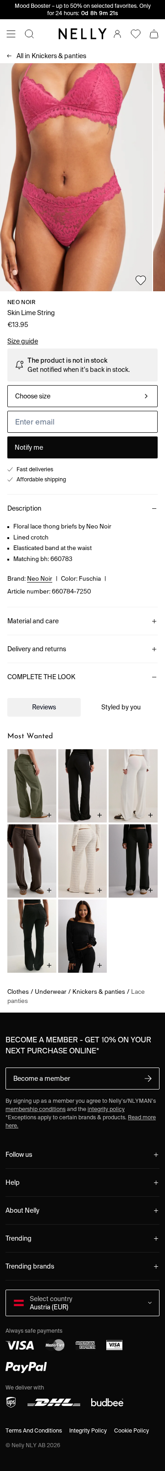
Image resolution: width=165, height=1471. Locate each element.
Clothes (18, 992)
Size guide (22, 341)
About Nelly (22, 1210)
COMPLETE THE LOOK (41, 677)
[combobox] (82, 396)
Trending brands (30, 1266)
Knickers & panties (51, 56)
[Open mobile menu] (11, 33)
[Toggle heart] (141, 280)
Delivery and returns (36, 649)
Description (24, 508)
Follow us (19, 1154)
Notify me (29, 447)
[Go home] (82, 33)
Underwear (50, 992)
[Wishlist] (135, 33)
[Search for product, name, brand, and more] (29, 34)
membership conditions (36, 1109)
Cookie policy (131, 1430)
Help (13, 1182)
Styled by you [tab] (121, 707)
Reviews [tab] (44, 707)
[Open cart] (154, 33)
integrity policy (106, 1109)
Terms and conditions (34, 1430)
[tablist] (82, 707)
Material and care (33, 621)
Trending (19, 1238)
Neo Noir (21, 302)
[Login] (117, 33)
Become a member (41, 1078)
